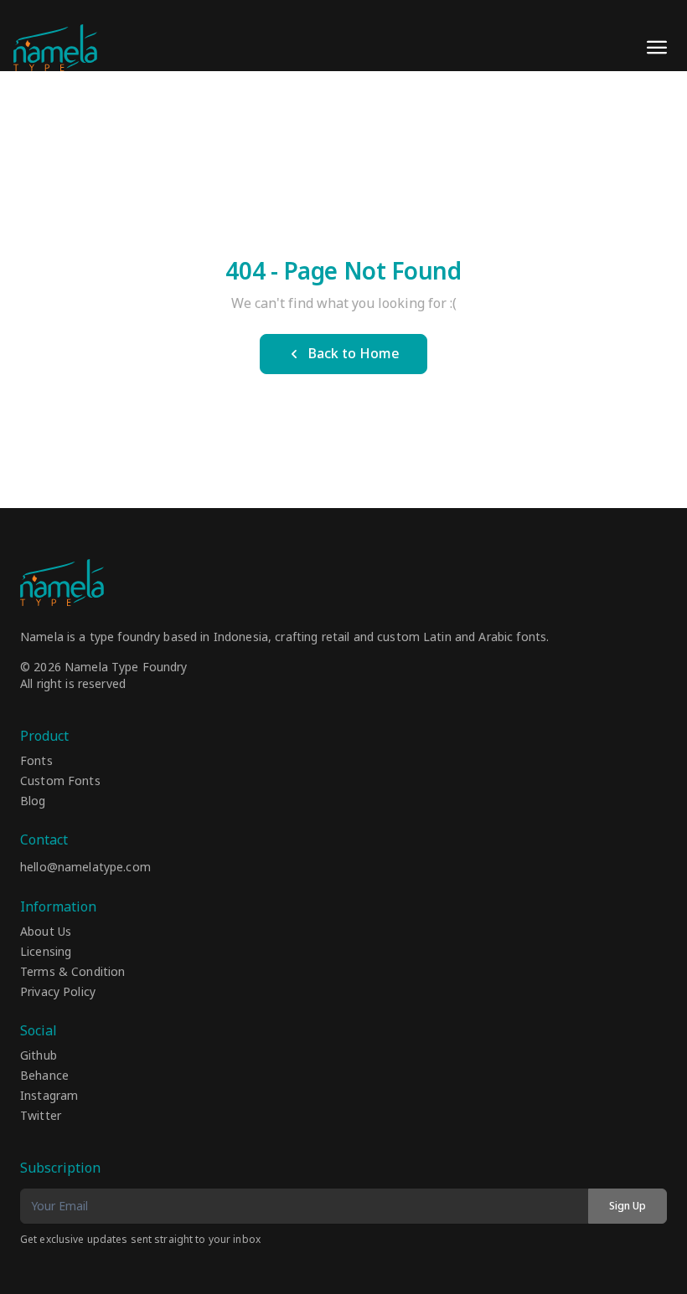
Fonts (36, 761)
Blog (33, 801)
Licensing (45, 952)
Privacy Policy (58, 992)
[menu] (657, 47)
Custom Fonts (60, 781)
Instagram (49, 1096)
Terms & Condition (72, 972)
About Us (45, 932)
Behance (44, 1076)
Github (38, 1056)
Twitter (40, 1116)
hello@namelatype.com (85, 867)
